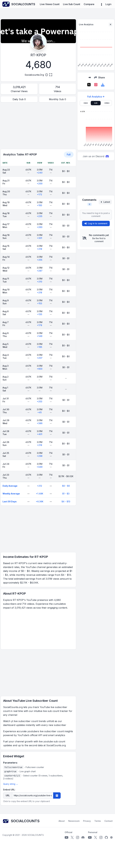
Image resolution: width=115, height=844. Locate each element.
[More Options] (101, 4)
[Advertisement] (38, 126)
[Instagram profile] (77, 837)
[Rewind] (89, 77)
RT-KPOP (38, 55)
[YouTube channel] (66, 837)
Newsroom (74, 821)
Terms (97, 821)
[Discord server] (82, 837)
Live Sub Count (71, 4)
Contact (108, 821)
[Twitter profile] (72, 837)
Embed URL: (9, 789)
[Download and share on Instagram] (96, 84)
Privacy (87, 821)
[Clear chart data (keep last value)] (110, 24)
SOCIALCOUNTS (35, 835)
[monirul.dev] (111, 837)
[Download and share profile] (102, 84)
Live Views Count (49, 4)
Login (108, 4)
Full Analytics (94, 96)
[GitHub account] (106, 837)
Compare (89, 4)
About (62, 821)
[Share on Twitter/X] (89, 84)
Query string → (10, 784)
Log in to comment (97, 223)
